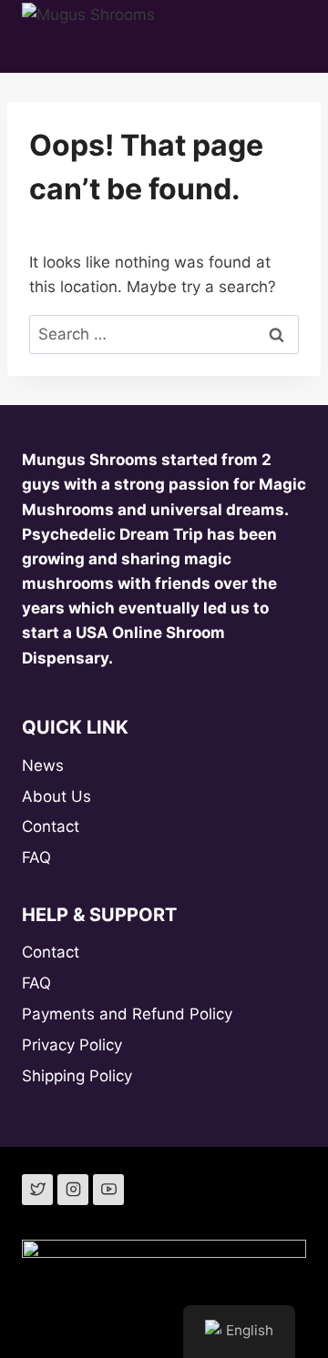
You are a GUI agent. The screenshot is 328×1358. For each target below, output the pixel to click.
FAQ (36, 857)
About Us (56, 796)
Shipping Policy (77, 1076)
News (43, 765)
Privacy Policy (72, 1045)
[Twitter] (37, 1189)
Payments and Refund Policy (127, 1014)
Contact (50, 826)
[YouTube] (108, 1189)
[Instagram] (72, 1189)
